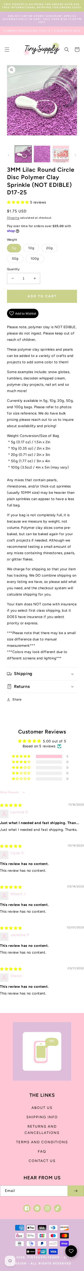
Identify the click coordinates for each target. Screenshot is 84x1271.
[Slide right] (75, 155)
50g (15, 259)
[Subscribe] (75, 1190)
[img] (11, 805)
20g (49, 248)
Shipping (13, 217)
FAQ (42, 1151)
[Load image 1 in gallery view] (23, 154)
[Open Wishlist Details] (71, 1251)
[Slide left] (9, 155)
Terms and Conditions (42, 1142)
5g (14, 248)
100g (35, 259)
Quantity (13, 269)
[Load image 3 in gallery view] (60, 154)
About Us (42, 1108)
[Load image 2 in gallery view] (42, 154)
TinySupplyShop (43, 1257)
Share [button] (17, 699)
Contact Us (42, 1161)
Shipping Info (42, 1117)
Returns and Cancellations (42, 1129)
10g (31, 248)
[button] (7, 49)
